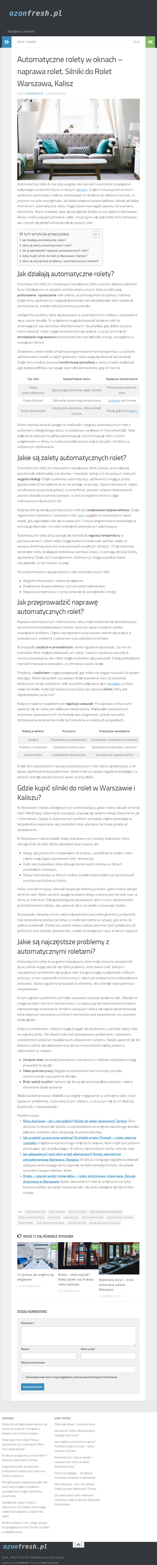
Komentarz (28, 1323)
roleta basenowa (57, 1211)
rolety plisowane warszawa (120, 1217)
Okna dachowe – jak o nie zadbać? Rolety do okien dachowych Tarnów (75, 1121)
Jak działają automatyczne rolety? (44, 240)
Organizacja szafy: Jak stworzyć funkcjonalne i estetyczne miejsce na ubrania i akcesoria (23, 1471)
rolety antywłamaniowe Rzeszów (106, 1211)
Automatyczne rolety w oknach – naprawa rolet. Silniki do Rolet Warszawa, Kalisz (74, 1462)
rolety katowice (71, 1217)
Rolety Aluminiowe (77, 1211)
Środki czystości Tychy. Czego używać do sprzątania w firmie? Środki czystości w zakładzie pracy (26, 1527)
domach (81, 190)
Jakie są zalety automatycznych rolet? (47, 245)
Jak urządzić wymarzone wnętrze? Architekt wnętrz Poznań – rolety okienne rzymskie (75, 1446)
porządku (113, 684)
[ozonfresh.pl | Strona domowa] (37, 13)
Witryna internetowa (33, 1362)
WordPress (23, 1562)
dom (81, 515)
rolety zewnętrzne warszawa (50, 1223)
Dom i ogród (26, 42)
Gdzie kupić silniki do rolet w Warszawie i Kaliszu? (54, 256)
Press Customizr (49, 1562)
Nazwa (26, 1349)
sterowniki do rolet (77, 1223)
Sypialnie (113, 400)
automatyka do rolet (35, 1211)
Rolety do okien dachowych (31, 1217)
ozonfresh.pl (35, 93)
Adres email (88, 1349)
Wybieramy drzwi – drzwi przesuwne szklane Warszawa (116, 1284)
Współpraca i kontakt (20, 31)
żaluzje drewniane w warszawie (104, 1223)
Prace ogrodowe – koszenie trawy (75, 1424)
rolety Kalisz (54, 1217)
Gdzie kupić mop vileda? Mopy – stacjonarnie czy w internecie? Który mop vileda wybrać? (23, 1444)
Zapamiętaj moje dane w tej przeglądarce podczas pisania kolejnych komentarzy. (72, 1377)
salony (133, 411)
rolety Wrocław (26, 1223)
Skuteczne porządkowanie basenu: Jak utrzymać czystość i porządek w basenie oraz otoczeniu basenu (24, 1429)
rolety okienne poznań (92, 1217)
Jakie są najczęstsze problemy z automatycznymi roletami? (60, 261)
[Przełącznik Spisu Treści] (94, 234)
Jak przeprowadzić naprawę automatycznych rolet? (55, 250)
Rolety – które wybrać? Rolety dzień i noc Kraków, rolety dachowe (76, 1279)
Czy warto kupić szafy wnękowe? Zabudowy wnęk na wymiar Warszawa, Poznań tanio (77, 1500)
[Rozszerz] (6, 42)
